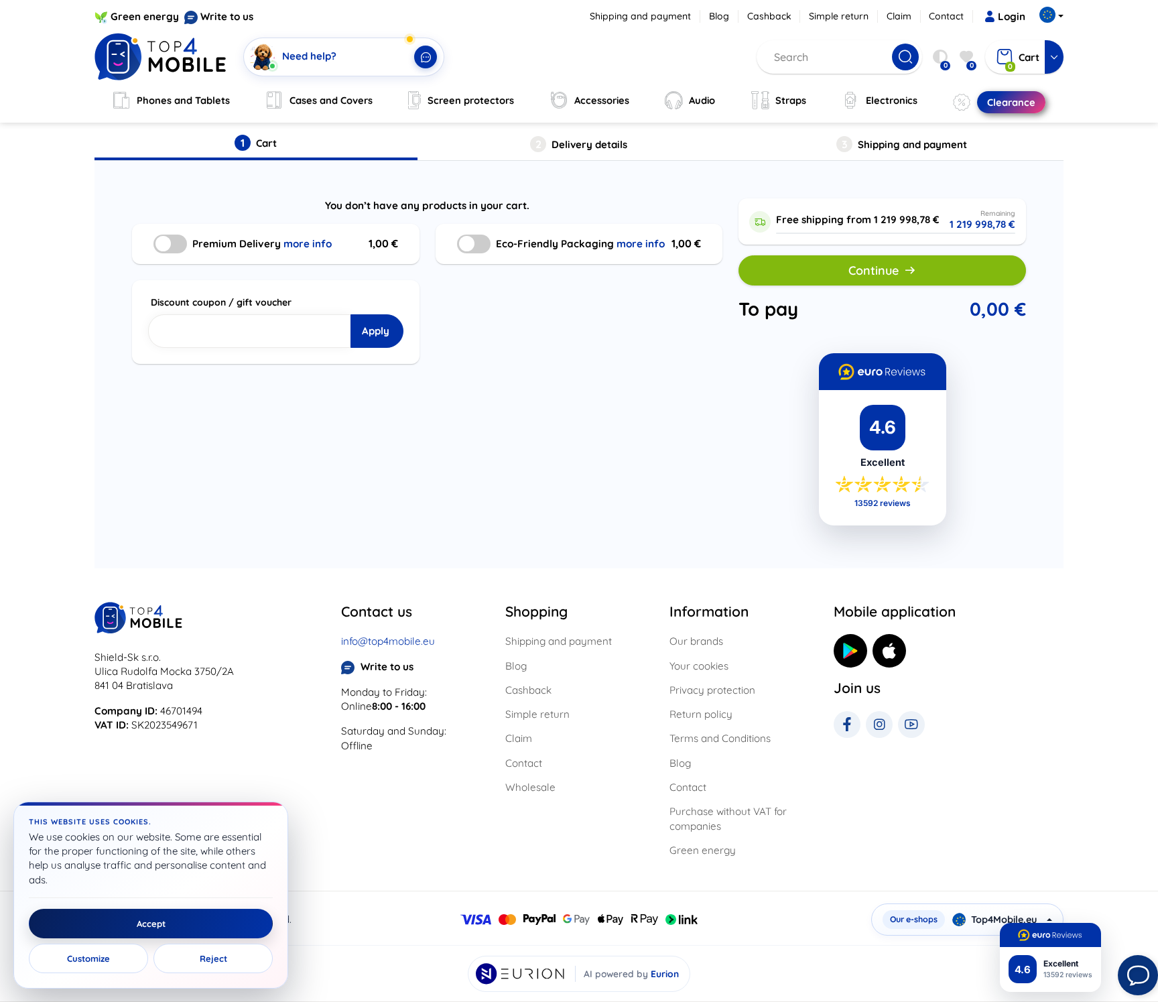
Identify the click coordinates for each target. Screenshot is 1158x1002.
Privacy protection (712, 690)
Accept (151, 923)
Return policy (700, 714)
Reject (213, 958)
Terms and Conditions (720, 738)
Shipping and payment (640, 16)
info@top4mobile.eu (388, 641)
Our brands (696, 641)
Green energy (145, 16)
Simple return (838, 16)
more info (307, 243)
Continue (873, 270)
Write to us (226, 16)
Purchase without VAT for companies (728, 818)
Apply (375, 330)
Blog (719, 16)
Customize (88, 958)
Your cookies (698, 666)
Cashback (769, 16)
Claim (899, 16)
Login (1011, 16)
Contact (946, 16)
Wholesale (530, 787)
